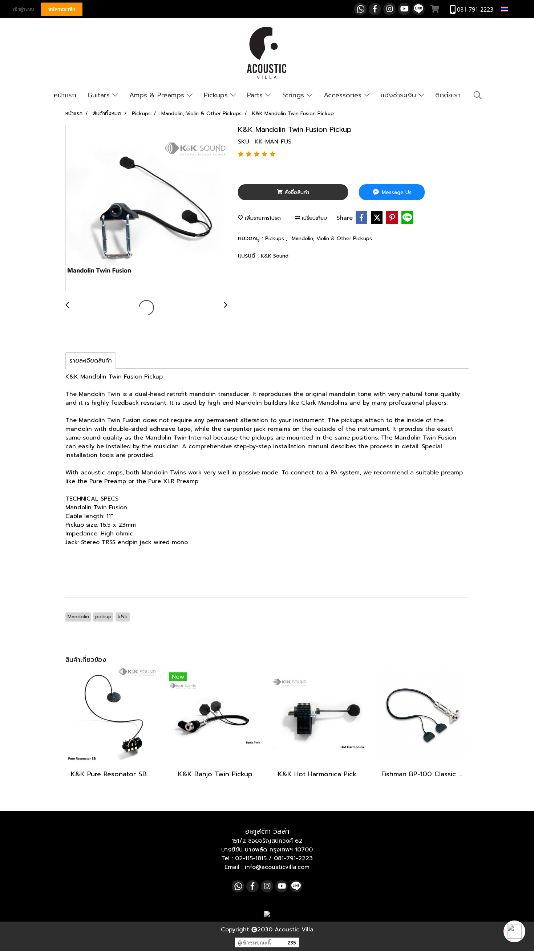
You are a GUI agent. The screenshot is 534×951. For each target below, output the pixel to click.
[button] (514, 931)
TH (513, 9)
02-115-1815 (251, 858)
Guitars (100, 95)
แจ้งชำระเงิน (399, 95)
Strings (294, 95)
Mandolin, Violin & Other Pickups (332, 238)
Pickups (217, 95)
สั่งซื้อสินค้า (296, 192)
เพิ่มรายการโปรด (262, 218)
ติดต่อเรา (448, 95)
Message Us (396, 192)
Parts (256, 95)
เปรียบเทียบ (313, 218)
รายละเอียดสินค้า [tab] (90, 360)
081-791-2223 (293, 858)
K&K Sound (274, 256)
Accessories (344, 95)
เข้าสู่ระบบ (23, 9)
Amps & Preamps (158, 95)
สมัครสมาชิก (61, 9)
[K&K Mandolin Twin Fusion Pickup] (146, 208)
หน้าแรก (65, 95)
